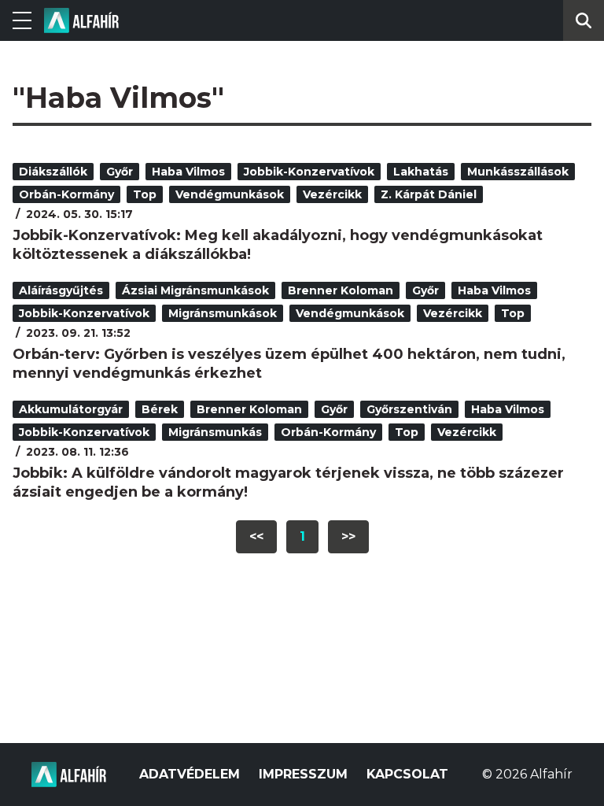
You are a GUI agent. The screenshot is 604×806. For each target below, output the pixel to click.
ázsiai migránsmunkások (195, 290)
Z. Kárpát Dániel (429, 194)
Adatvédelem (189, 774)
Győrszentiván (409, 409)
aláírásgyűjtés (61, 290)
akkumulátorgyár (71, 409)
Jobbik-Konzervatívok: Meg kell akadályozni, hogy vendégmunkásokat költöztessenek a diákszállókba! (278, 245)
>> (348, 536)
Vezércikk (332, 194)
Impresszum (303, 774)
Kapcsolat (407, 774)
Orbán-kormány (66, 194)
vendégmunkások (229, 194)
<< (256, 536)
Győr (119, 172)
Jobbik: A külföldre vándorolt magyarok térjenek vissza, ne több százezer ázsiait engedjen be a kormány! (288, 482)
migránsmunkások (222, 313)
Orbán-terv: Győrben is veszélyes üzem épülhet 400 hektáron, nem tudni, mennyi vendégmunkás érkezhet (289, 364)
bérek (160, 409)
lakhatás (420, 172)
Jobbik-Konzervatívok (309, 172)
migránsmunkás (215, 432)
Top (145, 194)
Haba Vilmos (188, 172)
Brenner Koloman (340, 290)
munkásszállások (518, 172)
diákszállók (53, 172)
